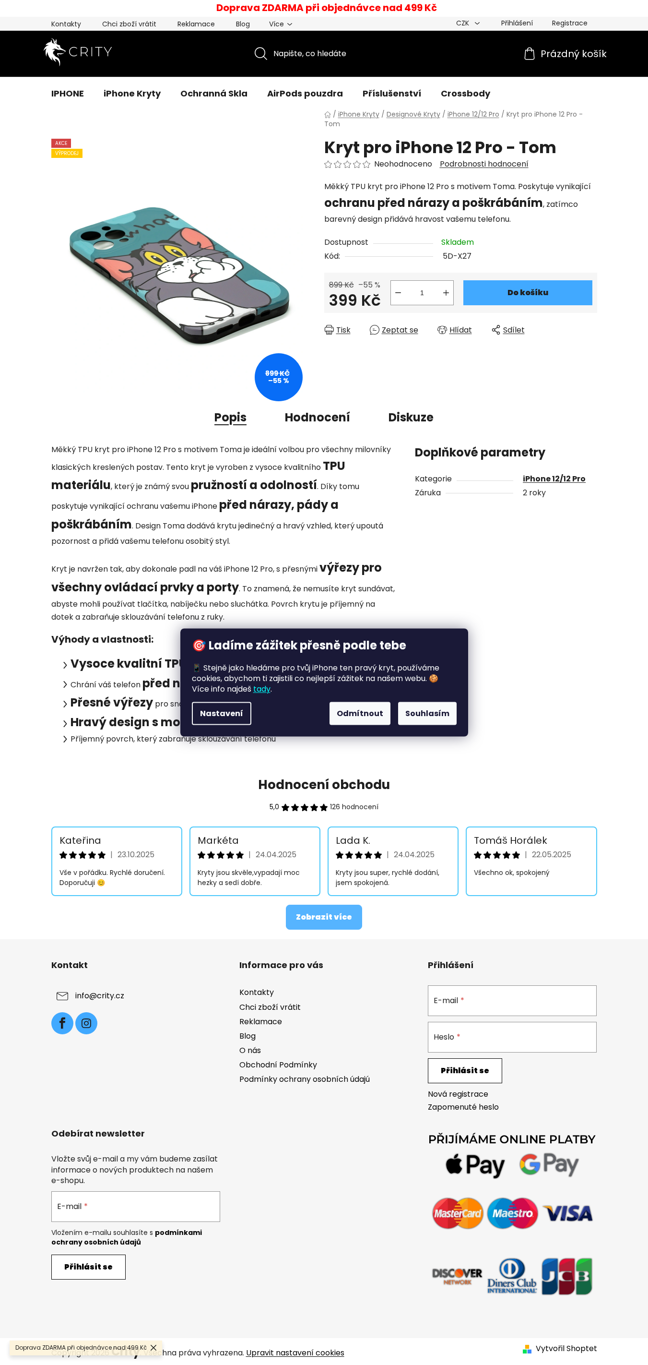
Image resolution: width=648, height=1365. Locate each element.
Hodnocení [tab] (317, 417)
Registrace (570, 23)
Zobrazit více (324, 916)
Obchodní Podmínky (278, 1064)
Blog (243, 24)
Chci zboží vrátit (129, 24)
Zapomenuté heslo (463, 1107)
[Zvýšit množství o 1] (446, 293)
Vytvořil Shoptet (566, 1348)
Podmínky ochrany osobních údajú (304, 1079)
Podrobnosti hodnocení (484, 164)
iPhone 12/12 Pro (554, 478)
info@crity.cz (99, 996)
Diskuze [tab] (411, 417)
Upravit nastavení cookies (295, 1352)
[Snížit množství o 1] (398, 293)
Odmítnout (360, 713)
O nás (250, 1050)
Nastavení (221, 713)
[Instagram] (86, 1023)
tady (262, 688)
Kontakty (66, 24)
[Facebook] (62, 1023)
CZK (463, 23)
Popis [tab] (230, 417)
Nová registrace (458, 1094)
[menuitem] (68, 93)
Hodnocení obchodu (324, 784)
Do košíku (527, 292)
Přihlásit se (465, 1070)
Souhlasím (427, 713)
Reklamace (196, 24)
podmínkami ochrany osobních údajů (126, 1237)
